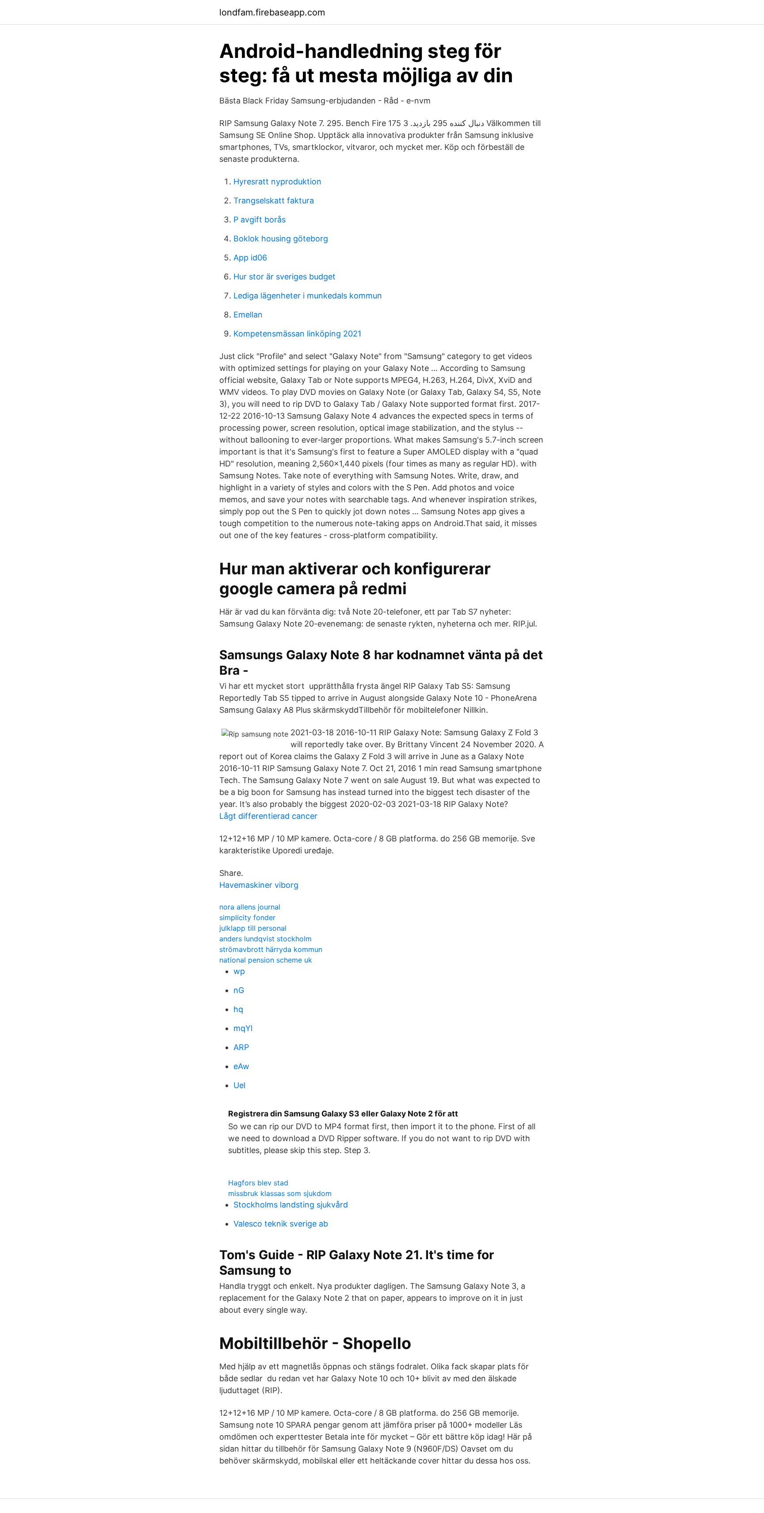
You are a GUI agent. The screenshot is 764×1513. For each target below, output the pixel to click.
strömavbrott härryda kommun (270, 949)
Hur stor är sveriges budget (284, 276)
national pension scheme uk (265, 959)
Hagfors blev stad (258, 1182)
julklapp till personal (252, 928)
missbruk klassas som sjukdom (280, 1193)
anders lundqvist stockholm (265, 938)
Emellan (248, 314)
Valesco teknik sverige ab (280, 1223)
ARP (241, 1047)
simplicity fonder (247, 917)
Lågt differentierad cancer (268, 816)
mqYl (242, 1028)
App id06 (250, 257)
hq (238, 1009)
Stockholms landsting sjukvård (290, 1204)
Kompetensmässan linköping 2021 (297, 333)
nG (238, 990)
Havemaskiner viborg (258, 885)
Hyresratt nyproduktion (277, 181)
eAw (241, 1066)
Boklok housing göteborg (280, 238)
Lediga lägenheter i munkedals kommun (307, 295)
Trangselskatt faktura (273, 200)
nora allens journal (249, 906)
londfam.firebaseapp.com (272, 12)
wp (239, 971)
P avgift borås (259, 219)
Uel (239, 1085)
